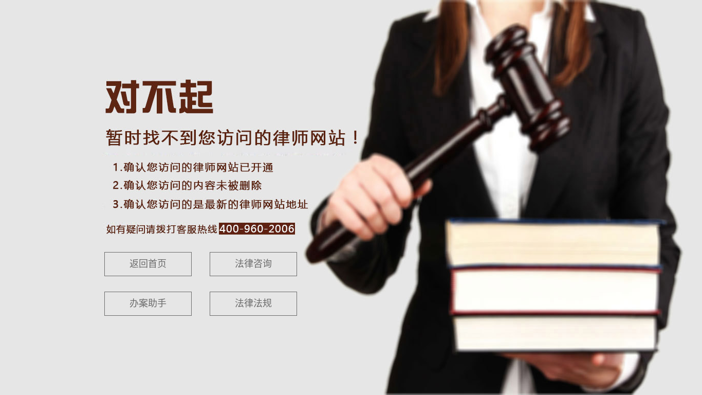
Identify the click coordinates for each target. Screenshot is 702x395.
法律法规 (253, 303)
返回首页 (148, 264)
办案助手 (148, 303)
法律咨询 (253, 264)
